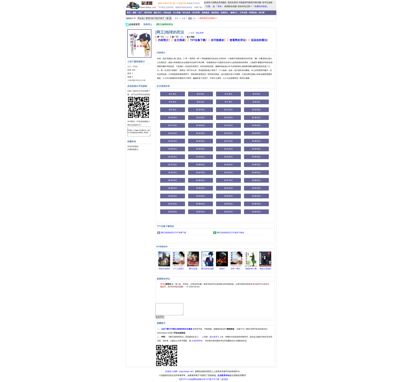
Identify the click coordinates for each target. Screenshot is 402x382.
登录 (219, 6)
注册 (208, 6)
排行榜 (261, 12)
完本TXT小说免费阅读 (189, 379)
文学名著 (244, 12)
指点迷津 (200, 33)
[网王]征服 (193, 269)
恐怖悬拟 (206, 12)
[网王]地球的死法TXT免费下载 (173, 232)
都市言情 (148, 12)
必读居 (225, 379)
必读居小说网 (171, 371)
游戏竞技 (215, 12)
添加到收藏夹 (133, 146)
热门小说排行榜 (180, 3)
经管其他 (253, 12)
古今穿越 (177, 12)
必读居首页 (135, 24)
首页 (129, 12)
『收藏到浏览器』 (261, 6)
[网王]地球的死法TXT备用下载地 (230, 232)
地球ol (222, 269)
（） (162, 37)
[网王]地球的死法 (164, 24)
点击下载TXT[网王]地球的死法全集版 (177, 329)
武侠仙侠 (167, 12)
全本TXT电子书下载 (210, 379)
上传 (194, 18)
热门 (141, 12)
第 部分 (173, 94)
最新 (135, 12)
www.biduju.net (186, 371)
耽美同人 (225, 12)
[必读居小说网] (142, 9)
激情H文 (234, 12)
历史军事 (196, 12)
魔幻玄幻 (158, 12)
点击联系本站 (197, 341)
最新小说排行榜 (165, 3)
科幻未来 (187, 12)
